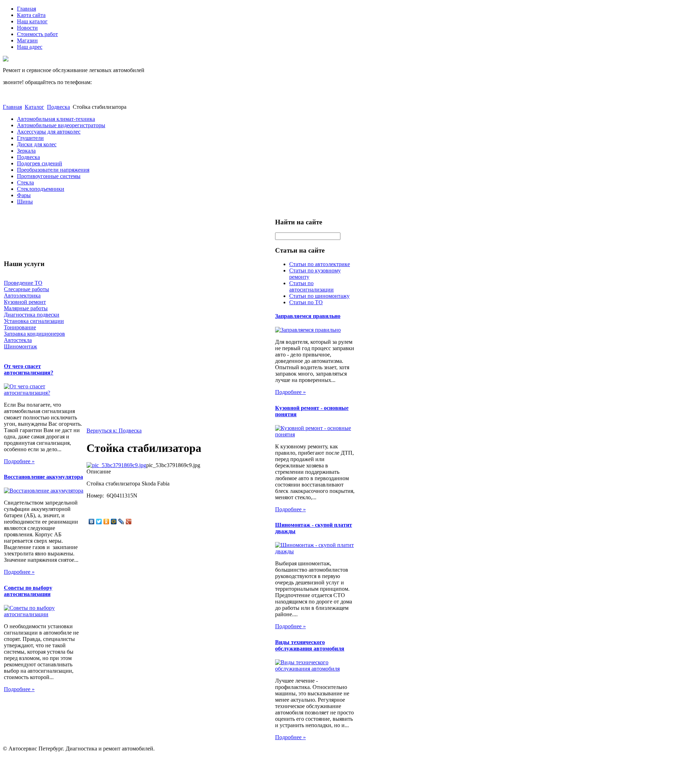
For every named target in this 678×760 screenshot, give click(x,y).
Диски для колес (36, 144)
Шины (25, 202)
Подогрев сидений (39, 163)
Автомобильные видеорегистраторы (61, 125)
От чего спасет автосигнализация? (28, 369)
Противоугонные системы (49, 176)
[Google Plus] (128, 521)
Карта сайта (31, 15)
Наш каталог (32, 21)
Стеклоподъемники (40, 189)
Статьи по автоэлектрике (319, 264)
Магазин (27, 40)
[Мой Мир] (114, 521)
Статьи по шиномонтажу (319, 296)
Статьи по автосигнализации (311, 286)
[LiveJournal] (121, 521)
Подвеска (58, 107)
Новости (27, 28)
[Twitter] (99, 521)
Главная (26, 9)
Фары (24, 195)
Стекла (25, 182)
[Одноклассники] (106, 521)
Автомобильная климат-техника (56, 119)
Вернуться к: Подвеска (114, 431)
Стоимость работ (37, 34)
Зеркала (26, 151)
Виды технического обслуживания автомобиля (309, 645)
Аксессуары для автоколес (49, 132)
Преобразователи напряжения (53, 170)
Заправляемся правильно (307, 316)
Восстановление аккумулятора (43, 477)
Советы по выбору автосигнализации (28, 591)
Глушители (30, 138)
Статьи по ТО (306, 302)
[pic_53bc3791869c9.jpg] (116, 465)
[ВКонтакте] (91, 521)
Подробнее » (19, 461)
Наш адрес (29, 47)
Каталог (34, 107)
